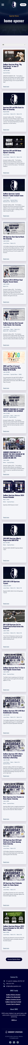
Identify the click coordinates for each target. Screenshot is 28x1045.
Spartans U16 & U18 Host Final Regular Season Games (13, 281)
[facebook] (10, 1042)
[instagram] (18, 1042)
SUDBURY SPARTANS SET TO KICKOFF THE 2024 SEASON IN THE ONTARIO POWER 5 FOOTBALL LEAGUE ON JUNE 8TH (14, 455)
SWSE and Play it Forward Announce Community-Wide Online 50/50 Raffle (12, 368)
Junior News (6, 114)
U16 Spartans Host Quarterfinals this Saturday (13, 238)
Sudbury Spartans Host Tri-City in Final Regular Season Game (14, 668)
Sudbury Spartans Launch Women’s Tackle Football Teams (13, 194)
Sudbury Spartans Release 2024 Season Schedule (13, 496)
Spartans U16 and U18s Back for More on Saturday (13, 108)
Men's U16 (12, 114)
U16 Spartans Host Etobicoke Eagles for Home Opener (12, 884)
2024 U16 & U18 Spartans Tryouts (11, 582)
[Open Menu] (3, 4)
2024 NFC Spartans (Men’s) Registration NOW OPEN (12, 539)
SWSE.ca (14, 1020)
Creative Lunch (14, 1038)
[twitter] (14, 1042)
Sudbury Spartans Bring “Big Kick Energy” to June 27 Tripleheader (12, 66)
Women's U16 (6, 201)
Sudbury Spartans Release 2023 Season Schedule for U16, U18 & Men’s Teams (13, 928)
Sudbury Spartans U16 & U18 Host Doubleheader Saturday (14, 712)
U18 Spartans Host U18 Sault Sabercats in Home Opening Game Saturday (12, 842)
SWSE (20, 374)
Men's (11, 329)
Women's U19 (14, 201)
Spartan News (6, 72)
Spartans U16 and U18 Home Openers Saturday (12, 151)
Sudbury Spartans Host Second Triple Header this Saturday (13, 324)
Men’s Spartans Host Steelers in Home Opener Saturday (13, 798)
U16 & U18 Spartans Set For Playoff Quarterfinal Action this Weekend (13, 626)
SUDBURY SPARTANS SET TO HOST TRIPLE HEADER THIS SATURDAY (13, 410)
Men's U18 (19, 114)
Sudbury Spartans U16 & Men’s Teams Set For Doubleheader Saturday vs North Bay (13, 756)
